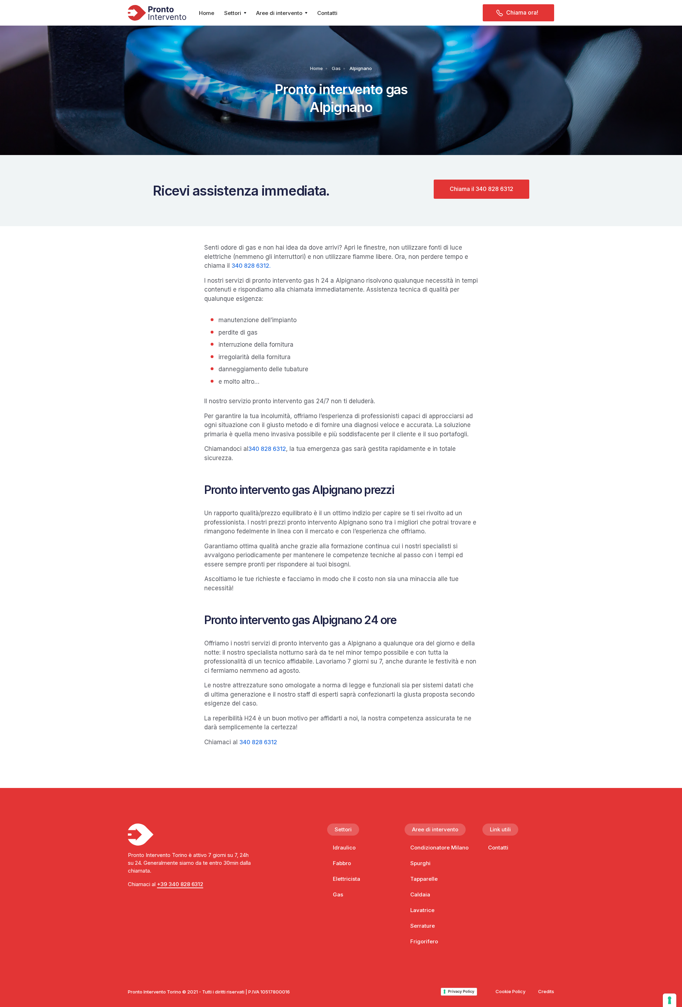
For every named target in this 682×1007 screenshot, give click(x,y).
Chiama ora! (522, 12)
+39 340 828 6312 (180, 884)
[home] (157, 13)
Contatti (327, 13)
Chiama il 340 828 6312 (481, 188)
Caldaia (420, 894)
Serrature (422, 925)
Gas (336, 68)
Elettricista (346, 878)
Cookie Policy (510, 991)
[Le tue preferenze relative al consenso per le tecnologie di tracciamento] (669, 1000)
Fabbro (342, 863)
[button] (235, 12)
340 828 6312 (250, 265)
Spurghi (420, 863)
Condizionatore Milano (439, 847)
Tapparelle (424, 878)
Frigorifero (424, 941)
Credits (546, 991)
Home (206, 13)
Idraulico (344, 847)
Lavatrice (422, 910)
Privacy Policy (461, 991)
